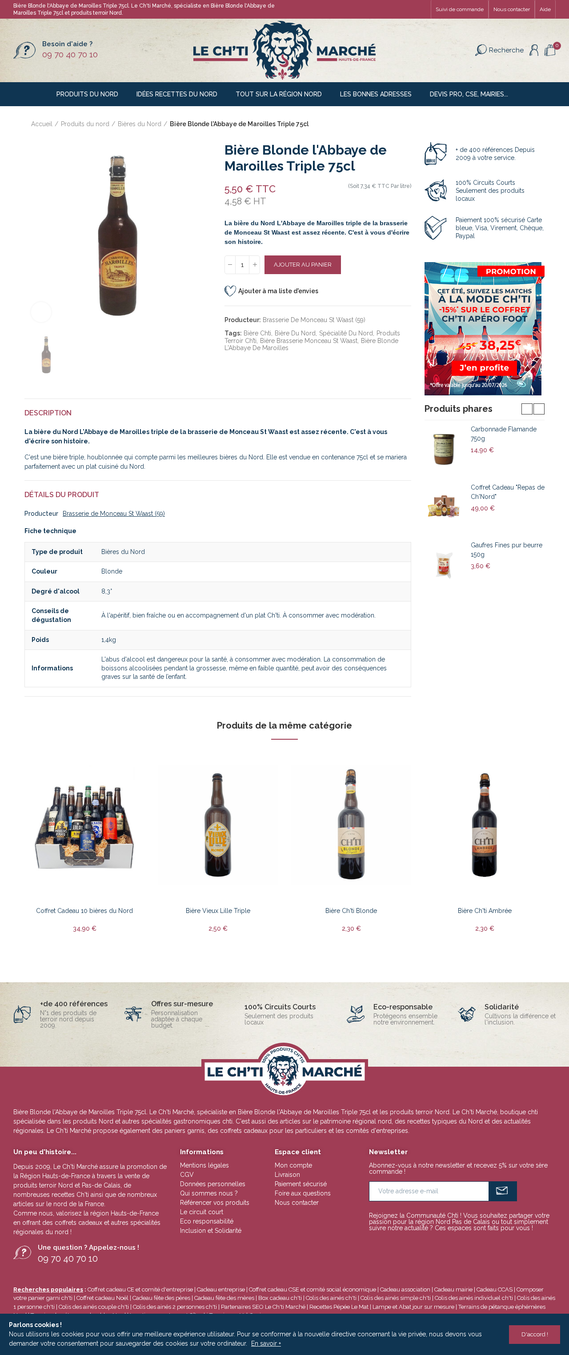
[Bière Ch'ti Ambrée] (485, 825)
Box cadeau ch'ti (280, 1298)
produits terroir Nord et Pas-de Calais (66, 1185)
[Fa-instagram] (421, 9)
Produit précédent (515, 124)
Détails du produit (61, 494)
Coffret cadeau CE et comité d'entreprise (140, 1289)
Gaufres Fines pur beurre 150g (506, 550)
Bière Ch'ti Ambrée (485, 910)
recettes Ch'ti (71, 1194)
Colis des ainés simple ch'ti (396, 1298)
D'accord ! (534, 1334)
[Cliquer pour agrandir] (41, 312)
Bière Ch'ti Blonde (351, 910)
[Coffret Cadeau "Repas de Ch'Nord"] (444, 507)
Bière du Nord (295, 333)
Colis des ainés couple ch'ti (94, 1306)
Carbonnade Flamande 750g (504, 434)
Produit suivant (538, 124)
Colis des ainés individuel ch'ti (474, 1298)
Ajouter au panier (303, 264)
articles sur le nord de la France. (59, 1204)
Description (48, 413)
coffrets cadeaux (78, 1222)
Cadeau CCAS (495, 1289)
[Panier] (550, 50)
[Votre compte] (534, 50)
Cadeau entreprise (221, 1289)
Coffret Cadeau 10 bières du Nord (84, 910)
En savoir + (266, 1343)
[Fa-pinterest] (407, 9)
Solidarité (502, 1007)
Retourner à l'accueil (526, 124)
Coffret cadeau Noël (102, 1298)
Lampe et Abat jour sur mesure (414, 1306)
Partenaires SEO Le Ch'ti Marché (263, 1306)
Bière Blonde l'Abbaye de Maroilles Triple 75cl (304, 1112)
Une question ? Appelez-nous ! (88, 1247)
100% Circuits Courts (280, 1007)
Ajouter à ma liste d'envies (278, 291)
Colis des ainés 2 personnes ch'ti (175, 1306)
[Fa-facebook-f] (393, 9)
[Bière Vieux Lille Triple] (218, 825)
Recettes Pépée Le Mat (339, 1306)
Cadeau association (405, 1289)
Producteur (41, 513)
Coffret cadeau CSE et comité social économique (312, 1289)
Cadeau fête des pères (161, 1298)
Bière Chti (257, 333)
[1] (503, 1191)
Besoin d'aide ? (67, 44)
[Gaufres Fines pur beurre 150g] (444, 565)
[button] (460, 9)
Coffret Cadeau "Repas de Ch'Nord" (508, 492)
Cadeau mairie (453, 1289)
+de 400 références (74, 1004)
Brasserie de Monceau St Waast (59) (314, 319)
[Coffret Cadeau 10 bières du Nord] (84, 825)
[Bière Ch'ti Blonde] (351, 825)
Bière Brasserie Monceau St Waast (308, 340)
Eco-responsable (403, 1007)
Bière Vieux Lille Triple (218, 910)
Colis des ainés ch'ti (331, 1298)
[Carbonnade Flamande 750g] (444, 449)
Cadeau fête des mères (224, 1298)
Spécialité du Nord (346, 333)
